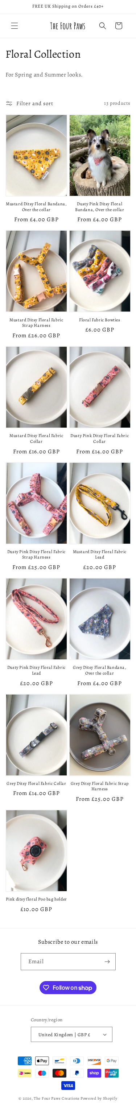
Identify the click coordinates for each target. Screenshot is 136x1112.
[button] (14, 26)
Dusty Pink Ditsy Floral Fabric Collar (99, 438)
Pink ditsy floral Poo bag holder (36, 899)
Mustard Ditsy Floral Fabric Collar (36, 438)
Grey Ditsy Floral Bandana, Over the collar (100, 670)
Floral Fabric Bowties (99, 320)
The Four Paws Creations (56, 1098)
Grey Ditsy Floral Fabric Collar (36, 783)
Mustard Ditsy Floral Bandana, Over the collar (36, 207)
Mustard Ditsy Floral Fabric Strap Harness (36, 323)
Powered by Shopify (99, 1098)
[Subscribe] (107, 961)
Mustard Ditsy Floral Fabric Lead (100, 554)
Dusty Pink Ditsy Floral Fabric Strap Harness (36, 554)
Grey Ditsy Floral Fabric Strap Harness (100, 786)
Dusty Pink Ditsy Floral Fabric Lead (36, 670)
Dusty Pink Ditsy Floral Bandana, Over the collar (99, 207)
